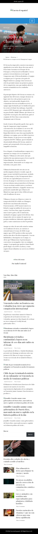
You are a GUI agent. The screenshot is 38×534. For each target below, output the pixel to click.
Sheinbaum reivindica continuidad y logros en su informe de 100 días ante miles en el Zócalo (19, 340)
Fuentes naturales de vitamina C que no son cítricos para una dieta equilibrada (25, 514)
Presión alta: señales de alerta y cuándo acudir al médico (17, 460)
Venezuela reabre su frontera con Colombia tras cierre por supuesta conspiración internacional (19, 306)
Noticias (6, 27)
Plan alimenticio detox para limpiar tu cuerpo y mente (24, 470)
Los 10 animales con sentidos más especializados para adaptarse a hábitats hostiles (24, 499)
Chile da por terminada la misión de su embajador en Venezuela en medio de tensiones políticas (19, 376)
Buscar (6, 431)
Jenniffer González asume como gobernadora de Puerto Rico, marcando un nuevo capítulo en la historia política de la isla (19, 410)
